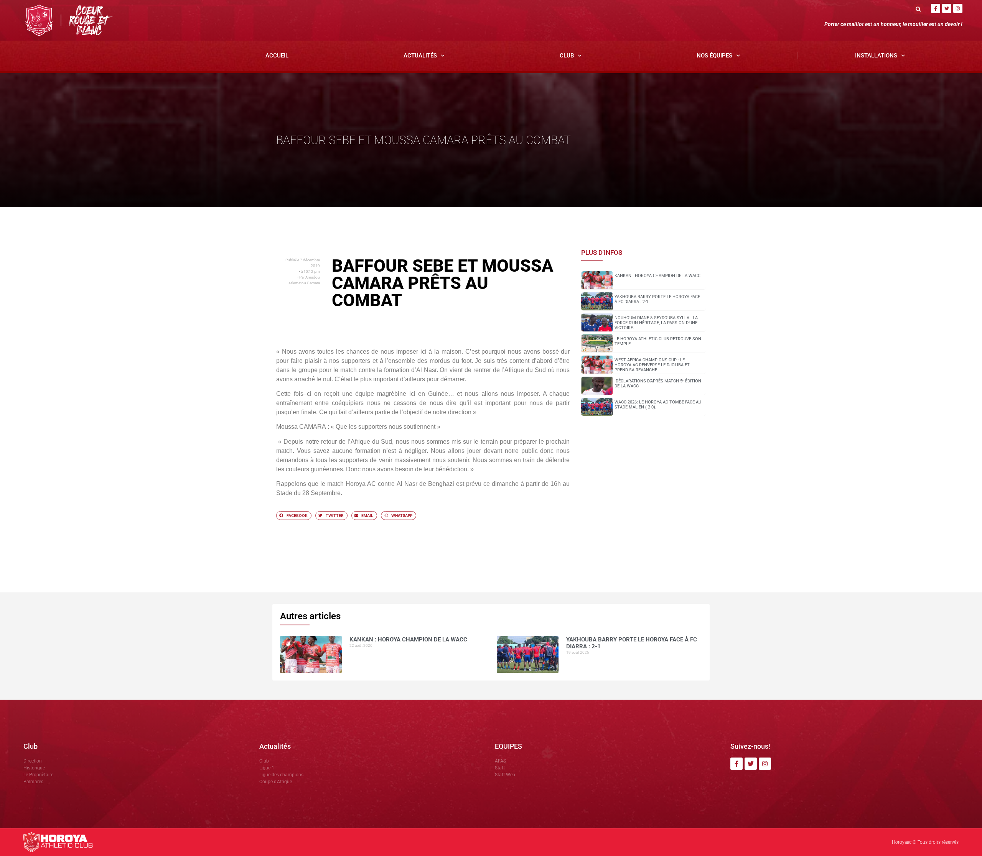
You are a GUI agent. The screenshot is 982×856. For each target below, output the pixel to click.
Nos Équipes (714, 55)
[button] (918, 9)
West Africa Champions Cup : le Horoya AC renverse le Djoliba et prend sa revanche (652, 364)
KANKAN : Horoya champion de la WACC (657, 275)
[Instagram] (957, 8)
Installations (876, 55)
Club (567, 55)
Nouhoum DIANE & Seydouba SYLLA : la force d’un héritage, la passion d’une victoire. (656, 322)
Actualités (420, 55)
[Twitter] (946, 8)
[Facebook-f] (935, 8)
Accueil (276, 55)
